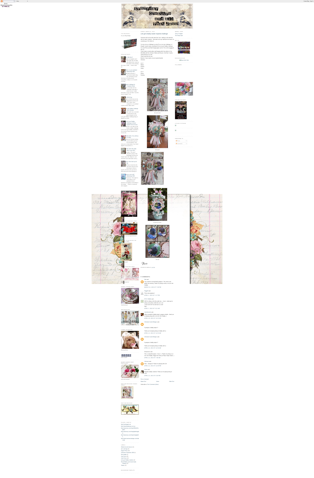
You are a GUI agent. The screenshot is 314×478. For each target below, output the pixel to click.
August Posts (124, 450)
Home (157, 381)
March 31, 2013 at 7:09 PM (152, 287)
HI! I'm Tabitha (147, 299)
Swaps (122, 465)
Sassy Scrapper (179, 33)
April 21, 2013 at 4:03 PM (152, 375)
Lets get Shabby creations (127, 460)
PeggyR (146, 290)
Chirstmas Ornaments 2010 (127, 452)
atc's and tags (124, 448)
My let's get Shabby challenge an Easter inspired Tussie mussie (131, 123)
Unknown (146, 361)
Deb (145, 279)
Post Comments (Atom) (152, 384)
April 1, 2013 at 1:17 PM (152, 295)
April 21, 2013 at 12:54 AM (152, 348)
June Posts (123, 458)
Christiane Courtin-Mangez (150, 322)
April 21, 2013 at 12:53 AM (152, 333)
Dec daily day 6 (129, 57)
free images (124, 454)
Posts (178, 140)
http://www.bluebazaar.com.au (128, 426)
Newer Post (143, 381)
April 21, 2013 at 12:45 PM (152, 365)
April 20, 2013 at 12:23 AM (152, 318)
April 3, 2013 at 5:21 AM (152, 308)
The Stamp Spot (179, 35)
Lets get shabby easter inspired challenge (154, 34)
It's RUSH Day (128, 97)
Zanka (145, 369)
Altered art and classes (126, 447)
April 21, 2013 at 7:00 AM (152, 357)
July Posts (123, 456)
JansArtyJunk (147, 312)
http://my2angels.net (126, 424)
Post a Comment (145, 379)
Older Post (171, 381)
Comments (179, 143)
